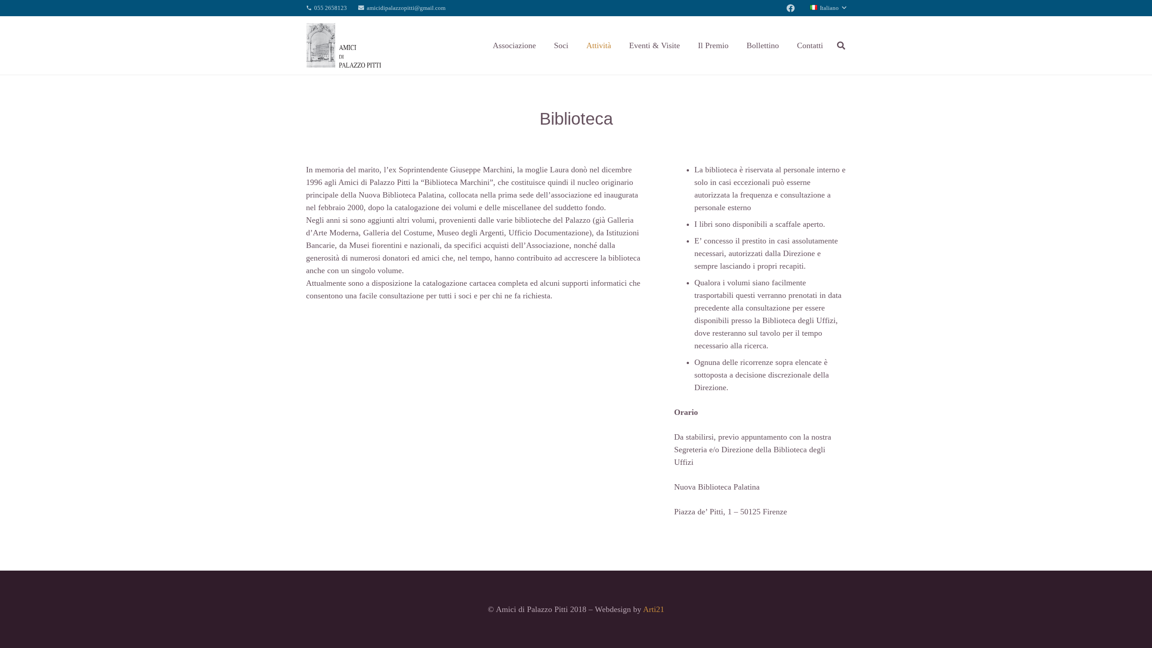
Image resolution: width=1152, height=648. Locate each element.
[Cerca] (841, 45)
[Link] (344, 45)
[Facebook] (791, 8)
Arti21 (653, 609)
